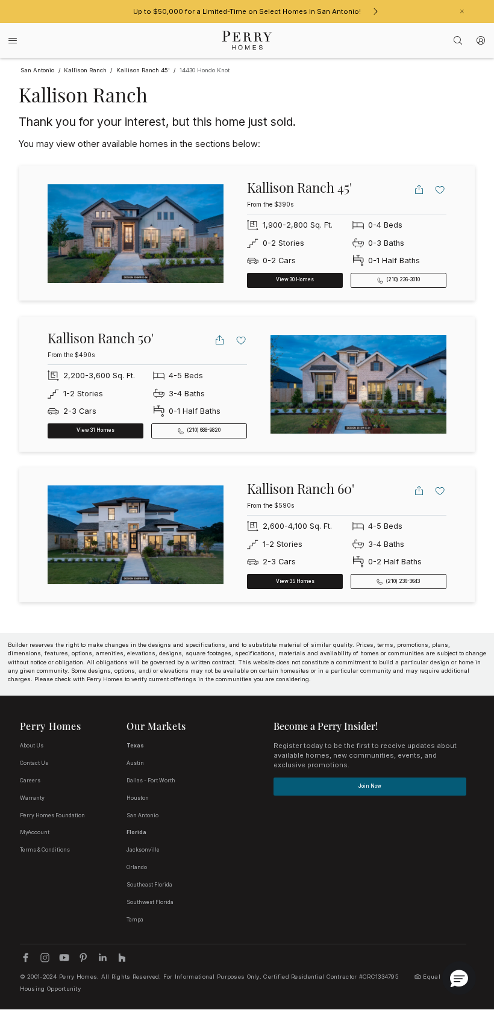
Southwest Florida (150, 902)
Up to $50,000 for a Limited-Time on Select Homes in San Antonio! (247, 11)
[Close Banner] (462, 11)
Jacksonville (143, 850)
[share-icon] (419, 189)
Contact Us (34, 763)
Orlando (137, 867)
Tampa (135, 920)
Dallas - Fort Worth (151, 781)
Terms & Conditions (45, 850)
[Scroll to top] (458, 935)
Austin (135, 763)
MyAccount (34, 832)
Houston (138, 798)
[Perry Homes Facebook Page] (25, 957)
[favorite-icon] (440, 189)
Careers (30, 781)
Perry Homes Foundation (52, 815)
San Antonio (142, 815)
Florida (136, 832)
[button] (459, 978)
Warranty (32, 798)
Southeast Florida (149, 885)
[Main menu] (12, 41)
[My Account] (481, 40)
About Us (31, 746)
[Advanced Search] (458, 40)
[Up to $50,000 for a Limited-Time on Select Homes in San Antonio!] (375, 11)
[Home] (247, 40)
